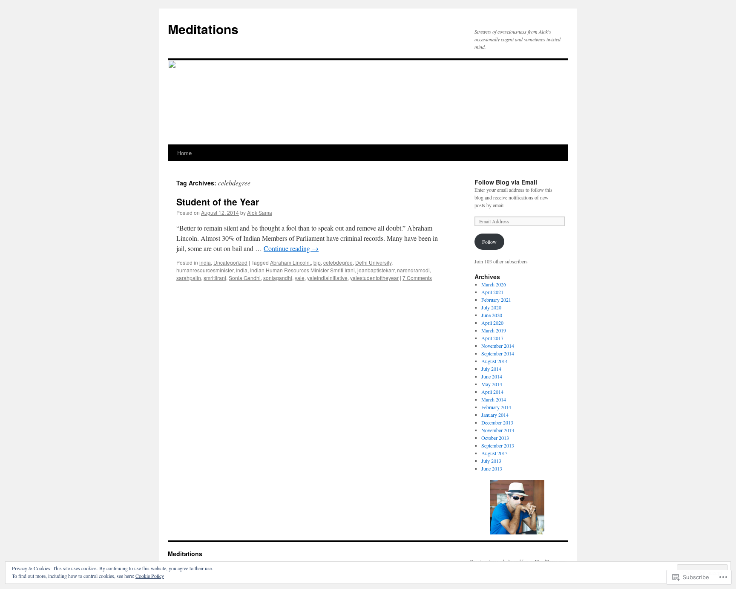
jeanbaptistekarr (375, 270)
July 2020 (491, 307)
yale (300, 277)
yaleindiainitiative (327, 277)
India (241, 270)
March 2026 (493, 284)
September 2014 (497, 353)
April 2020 (492, 322)
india (205, 262)
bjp (317, 262)
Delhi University (373, 262)
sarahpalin (188, 277)
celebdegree (338, 262)
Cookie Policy (149, 575)
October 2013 (495, 437)
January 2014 (495, 414)
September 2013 (497, 445)
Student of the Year (217, 201)
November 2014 (497, 345)
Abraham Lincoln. (290, 262)
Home (184, 153)
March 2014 (493, 399)
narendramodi (413, 270)
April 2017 (492, 338)
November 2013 (497, 430)
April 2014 (492, 391)
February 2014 (496, 407)
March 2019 (493, 330)
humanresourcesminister (204, 270)
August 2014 (494, 361)
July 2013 (491, 460)
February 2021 (496, 299)
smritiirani (215, 277)
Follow (489, 241)
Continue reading (291, 248)
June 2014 (491, 376)
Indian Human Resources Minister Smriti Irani (302, 270)
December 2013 (497, 422)
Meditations (203, 29)
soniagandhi (277, 277)
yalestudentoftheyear (374, 277)
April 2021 (492, 292)
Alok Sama (259, 212)
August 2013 (494, 453)
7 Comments (417, 277)
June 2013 (491, 468)
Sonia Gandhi (245, 277)
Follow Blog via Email (505, 182)
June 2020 (491, 315)
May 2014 (491, 384)
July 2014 (491, 368)
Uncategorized (230, 262)
